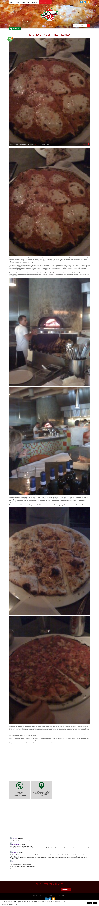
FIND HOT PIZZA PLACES (45, 2)
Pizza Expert (37, 144)
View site (85, 144)
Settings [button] (89, 903)
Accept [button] (95, 903)
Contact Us (25, 2)
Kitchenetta (24, 258)
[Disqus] (49, 818)
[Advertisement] (49, 874)
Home (11, 2)
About (18, 2)
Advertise (34, 2)
